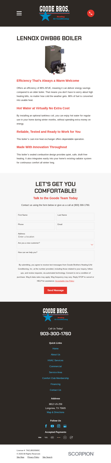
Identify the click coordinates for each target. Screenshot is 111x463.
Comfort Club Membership (55, 378)
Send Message (56, 290)
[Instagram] (58, 426)
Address (21, 234)
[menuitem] (20, 457)
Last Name (62, 215)
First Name (22, 215)
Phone (21, 224)
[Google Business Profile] (65, 426)
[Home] (54, 13)
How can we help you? (27, 252)
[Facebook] (46, 426)
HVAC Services (55, 360)
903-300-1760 (55, 334)
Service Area (55, 372)
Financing (55, 384)
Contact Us (55, 390)
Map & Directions (55, 412)
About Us (55, 354)
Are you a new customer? (29, 243)
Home (55, 348)
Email (60, 224)
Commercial (55, 366)
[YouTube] (52, 426)
